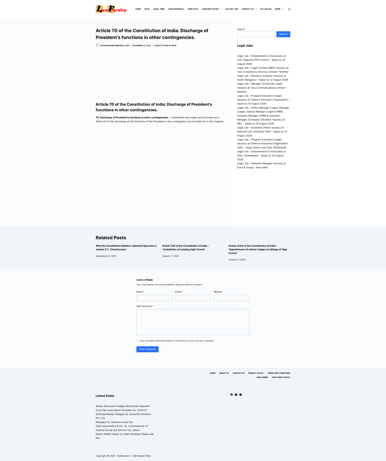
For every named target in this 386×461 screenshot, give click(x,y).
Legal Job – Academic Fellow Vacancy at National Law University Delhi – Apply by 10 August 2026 (262, 131)
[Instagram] (240, 395)
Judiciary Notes (210, 9)
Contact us (248, 9)
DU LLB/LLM (265, 9)
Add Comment (144, 306)
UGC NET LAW (231, 9)
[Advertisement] (161, 75)
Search (241, 29)
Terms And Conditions (278, 373)
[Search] (289, 9)
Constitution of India (165, 45)
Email (179, 291)
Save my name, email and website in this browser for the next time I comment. (177, 340)
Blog (147, 9)
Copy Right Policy (281, 377)
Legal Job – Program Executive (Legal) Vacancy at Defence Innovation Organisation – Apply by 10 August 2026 (263, 99)
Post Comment (147, 349)
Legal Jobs (159, 9)
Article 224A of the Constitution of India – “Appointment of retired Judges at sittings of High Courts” (257, 249)
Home (138, 9)
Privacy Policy (256, 373)
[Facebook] (231, 395)
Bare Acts (193, 9)
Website (218, 291)
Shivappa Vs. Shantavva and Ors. (114, 422)
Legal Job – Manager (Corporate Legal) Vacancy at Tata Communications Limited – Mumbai (262, 87)
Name (140, 291)
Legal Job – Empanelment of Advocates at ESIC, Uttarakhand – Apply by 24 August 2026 (261, 155)
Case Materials (176, 9)
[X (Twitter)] (236, 395)
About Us (224, 373)
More (277, 9)
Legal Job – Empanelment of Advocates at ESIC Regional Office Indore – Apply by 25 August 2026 (261, 59)
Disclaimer (262, 377)
